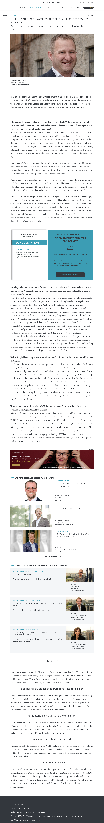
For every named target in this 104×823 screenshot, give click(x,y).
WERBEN (78, 2)
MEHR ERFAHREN (70, 275)
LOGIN (92, 2)
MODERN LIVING (79, 816)
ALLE (11, 800)
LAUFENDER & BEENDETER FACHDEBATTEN (20, 808)
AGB (24, 820)
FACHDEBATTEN (21, 7)
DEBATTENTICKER (29, 812)
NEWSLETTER (85, 2)
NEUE (11, 804)
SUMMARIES (60, 7)
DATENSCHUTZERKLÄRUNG (33, 820)
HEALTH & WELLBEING (57, 816)
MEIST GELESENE (19, 804)
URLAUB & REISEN (68, 816)
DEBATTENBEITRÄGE (36, 7)
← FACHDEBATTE (5, 15)
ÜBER (11, 7)
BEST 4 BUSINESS (19, 816)
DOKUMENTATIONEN (73, 7)
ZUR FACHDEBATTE (52, 556)
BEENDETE (24, 800)
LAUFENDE (17, 800)
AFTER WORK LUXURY (44, 816)
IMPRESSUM (18, 820)
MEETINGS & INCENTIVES (31, 816)
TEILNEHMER (49, 7)
